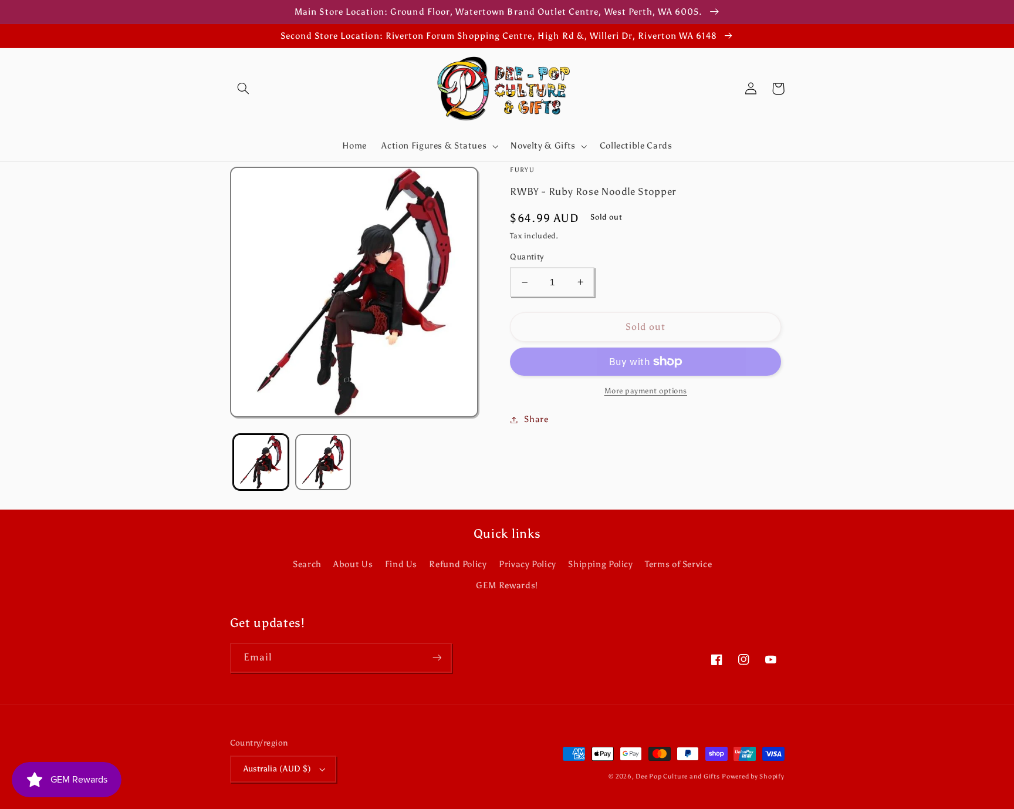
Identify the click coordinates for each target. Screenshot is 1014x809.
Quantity (526, 257)
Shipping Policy (600, 564)
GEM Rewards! (507, 585)
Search (307, 564)
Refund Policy (457, 564)
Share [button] (536, 419)
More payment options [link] (646, 390)
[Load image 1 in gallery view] (261, 462)
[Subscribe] (436, 658)
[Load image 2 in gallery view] (323, 462)
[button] (243, 88)
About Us (353, 564)
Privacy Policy (527, 564)
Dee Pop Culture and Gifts (677, 776)
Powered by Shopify (753, 776)
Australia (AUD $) (278, 769)
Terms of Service (678, 564)
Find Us (401, 564)
